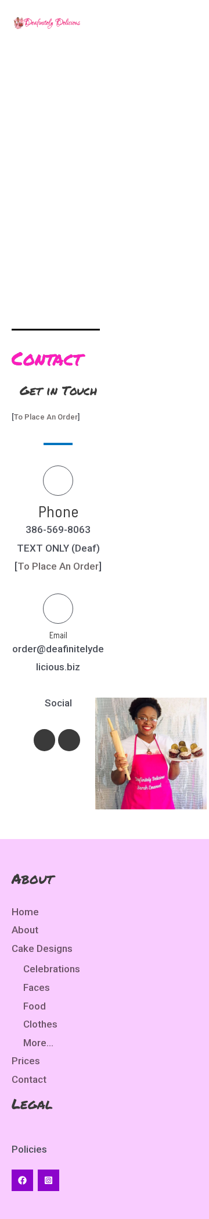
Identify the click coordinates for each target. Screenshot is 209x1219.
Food (34, 1006)
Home (25, 912)
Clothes (40, 1024)
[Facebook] (22, 1180)
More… (38, 1043)
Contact (29, 1079)
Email (58, 635)
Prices (26, 1061)
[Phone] (58, 480)
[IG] (48, 1180)
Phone (58, 511)
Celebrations (51, 969)
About (25, 930)
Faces (36, 987)
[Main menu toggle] (184, 22)
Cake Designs (42, 948)
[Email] (58, 608)
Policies (29, 1149)
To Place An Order (46, 417)
